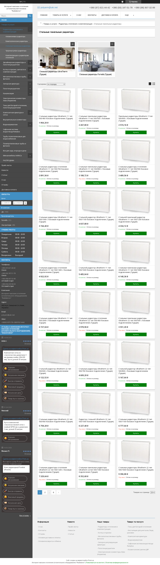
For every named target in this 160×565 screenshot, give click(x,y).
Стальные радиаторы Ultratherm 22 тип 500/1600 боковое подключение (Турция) (136, 468)
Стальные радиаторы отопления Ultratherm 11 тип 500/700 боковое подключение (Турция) (54, 169)
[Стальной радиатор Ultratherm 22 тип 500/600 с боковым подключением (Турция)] (56, 353)
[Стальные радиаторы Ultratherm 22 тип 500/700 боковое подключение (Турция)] (96, 353)
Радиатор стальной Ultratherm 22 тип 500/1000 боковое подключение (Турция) (96, 420)
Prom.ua (91, 560)
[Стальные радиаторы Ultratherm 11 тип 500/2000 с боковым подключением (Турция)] (56, 303)
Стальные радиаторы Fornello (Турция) (95, 74)
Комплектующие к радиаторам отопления (17, 56)
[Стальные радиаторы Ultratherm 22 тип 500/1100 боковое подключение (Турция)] (136, 404)
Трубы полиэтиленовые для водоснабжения (14, 137)
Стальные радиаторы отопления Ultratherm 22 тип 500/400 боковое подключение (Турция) (93, 320)
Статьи (4, 175)
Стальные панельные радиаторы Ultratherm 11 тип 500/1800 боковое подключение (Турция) (133, 270)
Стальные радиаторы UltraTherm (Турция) (53, 72)
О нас (4, 180)
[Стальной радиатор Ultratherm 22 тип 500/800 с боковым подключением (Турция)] (136, 353)
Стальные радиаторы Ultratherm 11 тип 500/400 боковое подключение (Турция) (56, 117)
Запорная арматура (11, 84)
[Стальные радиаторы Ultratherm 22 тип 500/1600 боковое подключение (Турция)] (136, 452)
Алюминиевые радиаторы (15, 36)
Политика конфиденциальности (117, 563)
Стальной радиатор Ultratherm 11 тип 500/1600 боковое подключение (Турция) (96, 269)
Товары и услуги (8, 24)
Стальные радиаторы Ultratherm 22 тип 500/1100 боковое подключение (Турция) (136, 420)
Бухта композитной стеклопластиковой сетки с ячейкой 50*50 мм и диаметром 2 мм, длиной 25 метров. (16, 426)
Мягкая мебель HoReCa (12, 155)
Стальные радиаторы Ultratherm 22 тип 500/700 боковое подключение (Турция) (96, 370)
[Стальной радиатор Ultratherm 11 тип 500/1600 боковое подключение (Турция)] (96, 252)
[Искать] (30, 16)
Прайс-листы (7, 165)
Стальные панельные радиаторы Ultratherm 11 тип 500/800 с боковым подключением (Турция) (94, 169)
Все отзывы (24, 515)
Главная (43, 15)
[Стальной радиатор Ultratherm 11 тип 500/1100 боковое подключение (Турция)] (96, 202)
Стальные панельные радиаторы (18, 46)
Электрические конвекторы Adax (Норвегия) (14, 99)
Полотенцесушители (11, 88)
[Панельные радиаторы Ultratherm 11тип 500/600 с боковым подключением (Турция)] (136, 101)
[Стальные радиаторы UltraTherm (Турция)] (56, 59)
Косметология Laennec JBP (138, 549)
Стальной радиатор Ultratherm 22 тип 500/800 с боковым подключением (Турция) (134, 371)
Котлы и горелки (104, 533)
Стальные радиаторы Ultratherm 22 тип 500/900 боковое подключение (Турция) (56, 420)
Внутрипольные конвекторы (14, 119)
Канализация (8, 93)
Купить (56, 132)
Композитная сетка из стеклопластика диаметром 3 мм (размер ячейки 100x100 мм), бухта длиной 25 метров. (15, 356)
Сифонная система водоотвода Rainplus (11, 130)
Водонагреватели (10, 124)
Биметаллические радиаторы (17, 41)
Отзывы (5, 185)
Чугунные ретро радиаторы (16, 51)
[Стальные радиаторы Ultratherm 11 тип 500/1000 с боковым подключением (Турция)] (56, 202)
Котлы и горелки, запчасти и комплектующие (14, 70)
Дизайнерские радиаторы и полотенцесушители (14, 63)
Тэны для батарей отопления (139, 527)
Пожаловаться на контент (95, 563)
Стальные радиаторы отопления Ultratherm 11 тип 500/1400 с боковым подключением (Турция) (55, 270)
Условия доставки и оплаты (49, 537)
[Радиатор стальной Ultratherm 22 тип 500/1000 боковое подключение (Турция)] (96, 404)
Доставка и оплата (9, 189)
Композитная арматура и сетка (13, 113)
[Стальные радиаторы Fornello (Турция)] (96, 59)
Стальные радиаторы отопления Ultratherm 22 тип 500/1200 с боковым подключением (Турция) (55, 469)
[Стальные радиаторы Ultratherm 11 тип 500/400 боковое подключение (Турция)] (56, 101)
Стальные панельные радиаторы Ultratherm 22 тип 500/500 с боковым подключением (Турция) (134, 320)
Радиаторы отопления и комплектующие (13, 30)
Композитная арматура (137, 536)
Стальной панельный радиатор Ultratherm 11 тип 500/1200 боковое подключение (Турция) (133, 219)
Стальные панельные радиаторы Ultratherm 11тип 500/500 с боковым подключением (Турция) (94, 118)
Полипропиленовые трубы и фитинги (14, 144)
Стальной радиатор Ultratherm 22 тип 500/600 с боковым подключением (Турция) (55, 371)
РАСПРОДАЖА (8, 160)
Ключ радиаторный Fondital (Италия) (14, 468)
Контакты (92, 15)
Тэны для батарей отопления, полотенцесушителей (15, 106)
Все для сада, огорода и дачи (14, 151)
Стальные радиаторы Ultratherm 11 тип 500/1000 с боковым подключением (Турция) (55, 219)
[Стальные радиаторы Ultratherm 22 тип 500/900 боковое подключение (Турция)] (56, 404)
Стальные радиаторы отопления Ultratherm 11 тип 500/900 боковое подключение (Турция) (133, 169)
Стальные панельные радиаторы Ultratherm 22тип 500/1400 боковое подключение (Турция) (94, 469)
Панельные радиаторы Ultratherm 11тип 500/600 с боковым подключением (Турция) (135, 118)
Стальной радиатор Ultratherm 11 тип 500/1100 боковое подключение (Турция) (96, 218)
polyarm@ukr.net (8, 315)
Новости (5, 170)
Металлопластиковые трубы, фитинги (14, 77)
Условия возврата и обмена (49, 541)
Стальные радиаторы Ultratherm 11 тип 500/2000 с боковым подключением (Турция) (55, 320)
